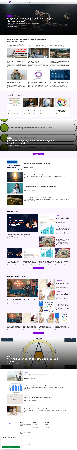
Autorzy (34, 422)
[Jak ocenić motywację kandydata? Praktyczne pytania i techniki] (38, 135)
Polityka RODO (28, 444)
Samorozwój (53, 2)
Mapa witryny (38, 444)
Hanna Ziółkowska (10, 26)
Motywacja (34, 2)
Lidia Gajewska (34, 424)
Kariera (38, 2)
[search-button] (66, 2)
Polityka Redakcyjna (33, 444)
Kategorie (47, 422)
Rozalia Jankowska (10, 145)
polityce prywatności (14, 442)
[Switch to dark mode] (69, 2)
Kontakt (24, 444)
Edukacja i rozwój (43, 2)
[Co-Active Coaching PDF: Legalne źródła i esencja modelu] (38, 353)
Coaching (48, 2)
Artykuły (21, 422)
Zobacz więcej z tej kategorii (38, 154)
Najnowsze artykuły (28, 2)
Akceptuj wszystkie (10, 447)
